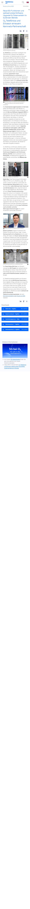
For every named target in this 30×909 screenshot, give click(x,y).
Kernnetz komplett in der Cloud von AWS (14, 296)
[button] (20, 31)
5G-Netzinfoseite (15, 359)
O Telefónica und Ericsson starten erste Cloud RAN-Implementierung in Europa (15, 366)
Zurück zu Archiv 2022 (8, 6)
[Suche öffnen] (23, 2)
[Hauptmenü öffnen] (2, 2)
